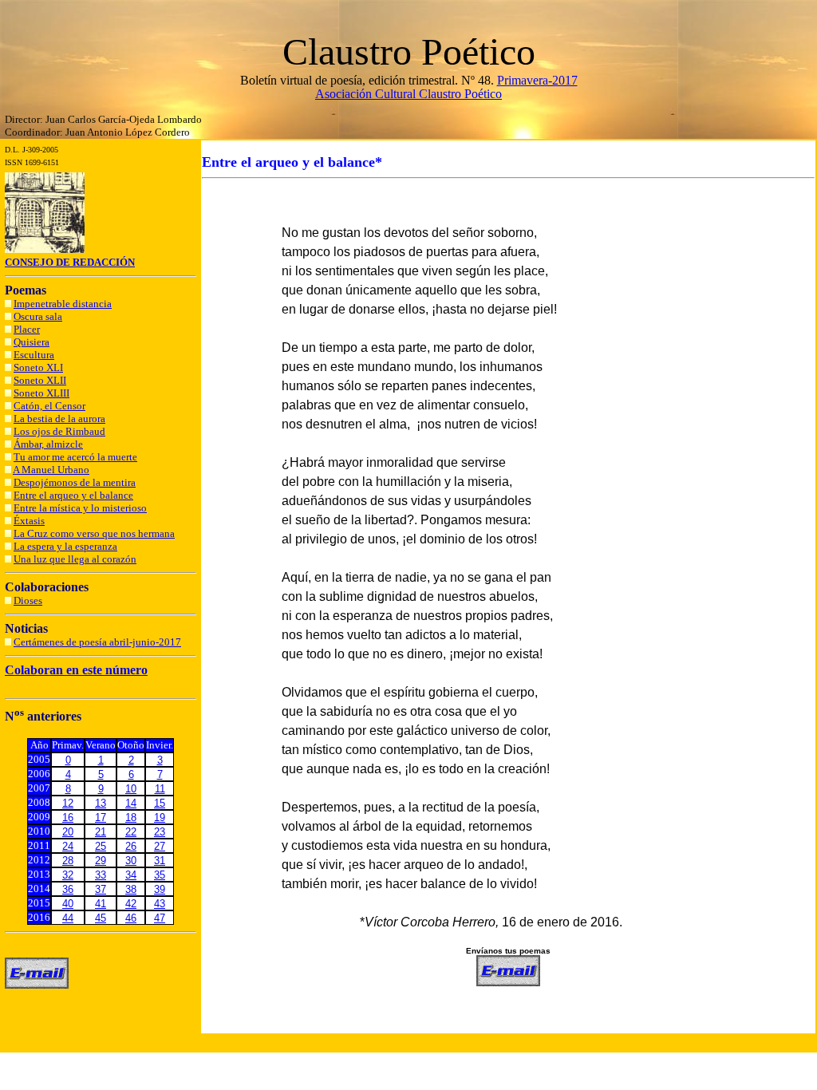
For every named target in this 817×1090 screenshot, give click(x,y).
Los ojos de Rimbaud (59, 431)
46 (130, 918)
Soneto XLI (38, 367)
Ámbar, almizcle (48, 444)
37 (100, 889)
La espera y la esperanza (65, 546)
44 (67, 918)
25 (100, 846)
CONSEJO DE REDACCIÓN (70, 262)
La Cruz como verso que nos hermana (94, 533)
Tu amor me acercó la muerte (75, 457)
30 (130, 861)
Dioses (28, 600)
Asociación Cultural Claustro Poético (408, 94)
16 (67, 817)
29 (100, 861)
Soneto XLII (40, 380)
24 (67, 846)
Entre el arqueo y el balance (73, 495)
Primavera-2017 (537, 80)
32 (67, 875)
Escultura (34, 355)
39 (159, 889)
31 (159, 861)
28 (67, 861)
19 (159, 817)
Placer (27, 329)
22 (130, 832)
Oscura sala (38, 316)
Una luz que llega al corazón (75, 559)
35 (159, 875)
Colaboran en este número (76, 670)
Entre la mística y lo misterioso (80, 508)
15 (159, 803)
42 (130, 904)
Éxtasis (29, 521)
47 (159, 918)
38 (130, 889)
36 (67, 889)
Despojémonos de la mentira (75, 482)
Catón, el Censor (49, 406)
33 (100, 875)
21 (100, 832)
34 (130, 875)
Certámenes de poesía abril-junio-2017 (97, 642)
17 (100, 817)
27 (159, 846)
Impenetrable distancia (63, 304)
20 (67, 832)
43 (159, 904)
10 (130, 789)
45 (100, 918)
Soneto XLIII (41, 393)
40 (67, 904)
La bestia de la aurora (59, 419)
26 (130, 846)
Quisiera (31, 342)
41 (100, 904)
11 (160, 789)
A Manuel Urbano (51, 470)
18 (130, 817)
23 (159, 832)
